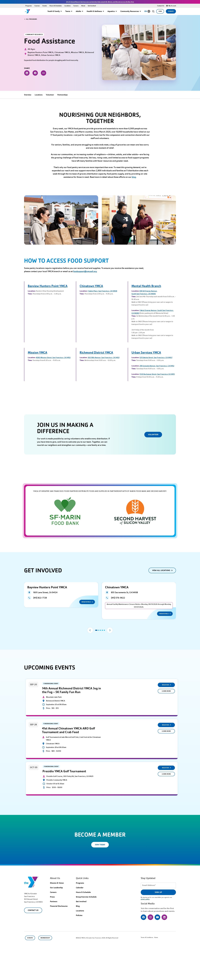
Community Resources (129, 11)
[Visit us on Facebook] (143, 917)
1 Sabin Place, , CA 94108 (102, 291)
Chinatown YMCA (91, 286)
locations (38, 95)
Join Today (100, 844)
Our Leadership (56, 887)
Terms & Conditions (147, 937)
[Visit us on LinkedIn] (164, 917)
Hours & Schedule (83, 892)
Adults (78, 11)
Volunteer (153, 434)
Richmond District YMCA (96, 352)
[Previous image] (90, 630)
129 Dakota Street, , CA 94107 (156, 357)
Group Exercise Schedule (86, 897)
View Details (86, 602)
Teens (67, 11)
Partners (53, 901)
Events (44, 6)
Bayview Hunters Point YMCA (47, 286)
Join (160, 11)
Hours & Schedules (56, 6)
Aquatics (111, 11)
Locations (67, 6)
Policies (79, 915)
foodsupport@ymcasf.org (85, 271)
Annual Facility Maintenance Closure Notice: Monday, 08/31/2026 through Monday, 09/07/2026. (139, 605)
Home (156, 937)
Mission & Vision (57, 883)
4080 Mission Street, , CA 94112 (53, 357)
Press (52, 897)
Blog (78, 906)
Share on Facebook (35, 73)
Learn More (166, 691)
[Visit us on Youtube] (157, 917)
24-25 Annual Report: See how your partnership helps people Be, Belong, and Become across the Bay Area (100, 2)
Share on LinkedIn (27, 73)
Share (43, 73)
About (83, 6)
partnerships (62, 95)
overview (27, 95)
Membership (45, 938)
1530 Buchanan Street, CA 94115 (157, 374)
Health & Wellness (94, 11)
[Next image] (110, 630)
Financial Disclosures (59, 906)
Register (165, 685)
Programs (28, 6)
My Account (172, 6)
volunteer (50, 95)
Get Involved (92, 6)
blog (134, 177)
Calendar (79, 887)
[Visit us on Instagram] (150, 917)
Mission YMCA (37, 352)
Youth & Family (53, 11)
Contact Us (160, 6)
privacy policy (145, 899)
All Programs (31, 19)
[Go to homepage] (27, 11)
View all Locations (161, 570)
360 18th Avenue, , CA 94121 (103, 357)
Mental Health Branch (146, 286)
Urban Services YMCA (146, 352)
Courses (37, 6)
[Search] (153, 11)
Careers (75, 6)
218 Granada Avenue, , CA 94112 (157, 366)
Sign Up (158, 892)
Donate (171, 11)
